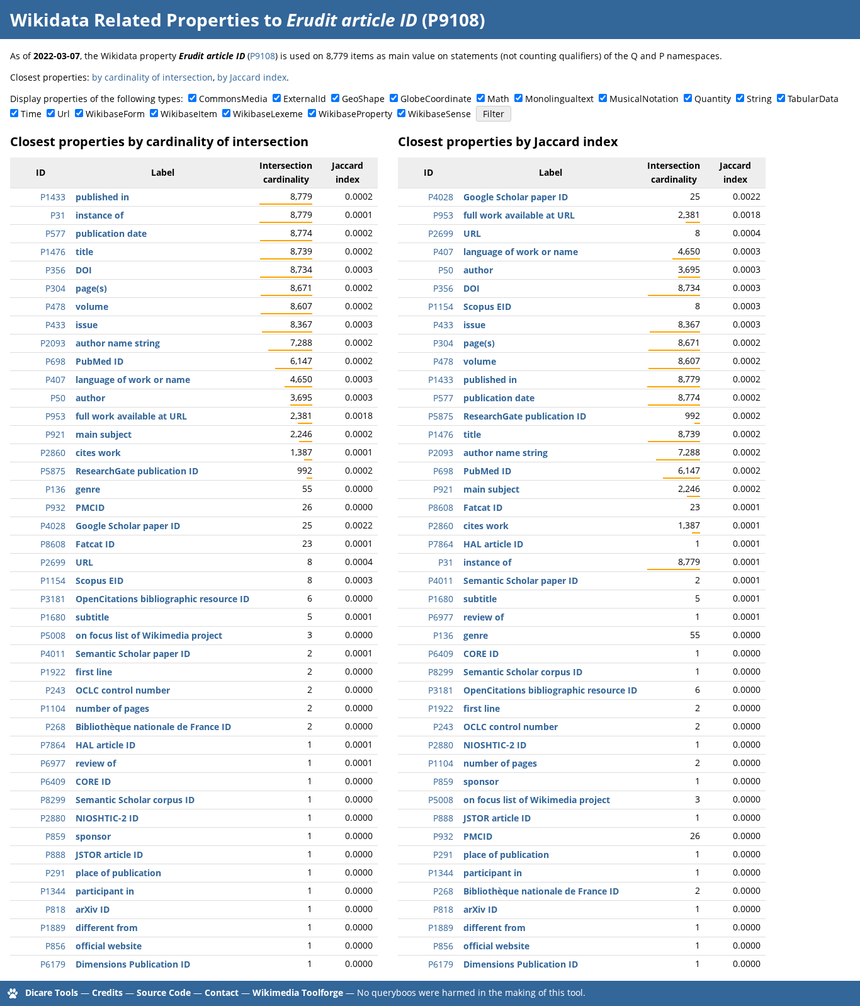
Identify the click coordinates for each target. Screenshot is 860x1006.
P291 (55, 873)
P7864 (52, 745)
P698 (55, 361)
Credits (107, 992)
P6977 (52, 763)
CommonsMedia (233, 99)
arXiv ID (93, 909)
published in (102, 197)
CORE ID (93, 781)
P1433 (52, 197)
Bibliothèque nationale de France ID (153, 727)
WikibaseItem (189, 114)
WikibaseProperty (355, 114)
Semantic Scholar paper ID (133, 654)
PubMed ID (99, 361)
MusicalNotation (644, 99)
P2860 (52, 453)
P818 (55, 909)
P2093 (52, 343)
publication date (111, 233)
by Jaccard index (251, 77)
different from (107, 928)
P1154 (52, 580)
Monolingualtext (559, 99)
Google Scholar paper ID (128, 526)
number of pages (112, 708)
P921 (55, 434)
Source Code (164, 992)
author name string (118, 343)
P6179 (52, 964)
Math (498, 99)
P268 (55, 727)
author (90, 398)
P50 (57, 398)
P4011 (52, 654)
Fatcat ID (95, 544)
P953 (55, 416)
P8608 (52, 544)
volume (92, 306)
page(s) (91, 288)
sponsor (93, 836)
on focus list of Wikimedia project (149, 635)
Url (63, 114)
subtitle (92, 617)
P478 (55, 306)
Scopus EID (99, 580)
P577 (55, 233)
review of (96, 763)
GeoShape (363, 99)
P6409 (52, 781)
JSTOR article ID (109, 854)
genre (88, 489)
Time (31, 114)
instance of (99, 215)
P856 (55, 946)
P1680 (52, 617)
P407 (55, 380)
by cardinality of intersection (152, 77)
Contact (222, 992)
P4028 (52, 526)
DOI (84, 270)
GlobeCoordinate (436, 99)
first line (94, 672)
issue (87, 325)
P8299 (52, 800)
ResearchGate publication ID (137, 471)
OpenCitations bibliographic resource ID (162, 599)
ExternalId (304, 99)
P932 (55, 507)
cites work (98, 453)
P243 (55, 690)
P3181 (52, 599)
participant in (105, 891)
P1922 (52, 672)
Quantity (712, 99)
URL (84, 562)
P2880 (52, 818)
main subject (104, 434)
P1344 (52, 891)
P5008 (52, 635)
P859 (55, 836)
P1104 (52, 708)
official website (109, 946)
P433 (55, 325)
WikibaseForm (115, 114)
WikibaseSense (439, 114)
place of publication (118, 873)
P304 (55, 288)
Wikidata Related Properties (134, 19)
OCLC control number (123, 690)
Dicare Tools (51, 992)
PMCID (90, 507)
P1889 (52, 928)
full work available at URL (131, 416)
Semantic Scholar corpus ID (135, 800)
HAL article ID (105, 745)
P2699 (52, 562)
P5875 (52, 471)
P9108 (262, 56)
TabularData (813, 99)
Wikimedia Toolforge (297, 992)
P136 (55, 489)
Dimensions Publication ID (133, 964)
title (84, 252)
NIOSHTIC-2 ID (107, 818)
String (759, 99)
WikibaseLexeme (268, 114)
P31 (57, 215)
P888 (55, 854)
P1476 (52, 252)
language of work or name (133, 380)
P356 (55, 270)
